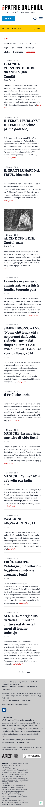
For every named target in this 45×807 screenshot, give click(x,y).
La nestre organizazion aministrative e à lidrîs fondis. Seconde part (21, 285)
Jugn (6, 47)
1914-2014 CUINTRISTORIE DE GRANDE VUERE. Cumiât (19, 70)
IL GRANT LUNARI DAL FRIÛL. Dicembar (22, 172)
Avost (19, 47)
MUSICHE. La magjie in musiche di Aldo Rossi (22, 435)
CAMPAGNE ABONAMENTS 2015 (19, 521)
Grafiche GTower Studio (19, 705)
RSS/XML (13, 687)
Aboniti (8, 18)
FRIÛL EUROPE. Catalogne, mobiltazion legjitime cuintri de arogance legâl (22, 568)
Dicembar (30, 52)
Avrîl (28, 43)
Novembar (18, 52)
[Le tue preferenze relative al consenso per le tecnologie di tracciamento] (41, 803)
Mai (35, 43)
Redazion (5, 687)
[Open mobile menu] (41, 18)
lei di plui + (11, 157)
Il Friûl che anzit (17, 395)
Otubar (7, 52)
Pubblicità (21, 687)
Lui (12, 47)
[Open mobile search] (35, 18)
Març (21, 43)
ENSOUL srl (6, 705)
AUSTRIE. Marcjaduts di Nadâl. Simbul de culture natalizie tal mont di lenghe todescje (21, 624)
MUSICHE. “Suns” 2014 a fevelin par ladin (22, 478)
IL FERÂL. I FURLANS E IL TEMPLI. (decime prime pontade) (22, 125)
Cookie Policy (7, 689)
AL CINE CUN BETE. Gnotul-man (19, 240)
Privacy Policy (32, 687)
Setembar (29, 47)
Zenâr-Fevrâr (10, 43)
